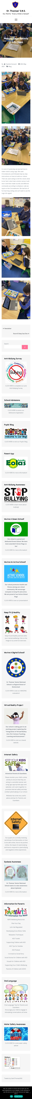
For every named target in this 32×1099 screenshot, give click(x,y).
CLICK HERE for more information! (16, 473)
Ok (11, 1096)
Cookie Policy (18, 1096)
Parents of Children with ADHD (16, 969)
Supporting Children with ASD (16, 942)
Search (6, 344)
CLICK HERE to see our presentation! (16, 600)
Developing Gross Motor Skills (16, 931)
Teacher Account (11, 64)
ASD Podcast (16, 950)
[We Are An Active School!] (16, 573)
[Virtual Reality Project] (16, 716)
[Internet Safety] (16, 764)
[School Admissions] (16, 405)
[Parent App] (16, 463)
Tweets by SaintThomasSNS (13, 1078)
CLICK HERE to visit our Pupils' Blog (16, 442)
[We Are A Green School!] (16, 529)
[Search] (25, 347)
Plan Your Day (16, 923)
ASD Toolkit (16, 938)
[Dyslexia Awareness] (16, 873)
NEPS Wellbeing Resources (16, 920)
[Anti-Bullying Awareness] (16, 495)
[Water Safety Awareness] (16, 1034)
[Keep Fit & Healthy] (16, 624)
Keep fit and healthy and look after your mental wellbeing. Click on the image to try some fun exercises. (16, 638)
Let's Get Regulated (16, 927)
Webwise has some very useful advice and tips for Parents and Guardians (16, 798)
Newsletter (7, 328)
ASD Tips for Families (16, 946)
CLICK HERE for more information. (16, 892)
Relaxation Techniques (16, 935)
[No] (30, 1093)
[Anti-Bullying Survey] (16, 372)
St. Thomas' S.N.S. (16, 10)
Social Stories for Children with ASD (16, 957)
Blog (10, 66)
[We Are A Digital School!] (16, 668)
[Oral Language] (16, 993)
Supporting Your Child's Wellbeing (16, 965)
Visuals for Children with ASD (16, 961)
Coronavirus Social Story (16, 954)
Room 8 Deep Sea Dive (20, 334)
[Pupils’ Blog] (16, 433)
